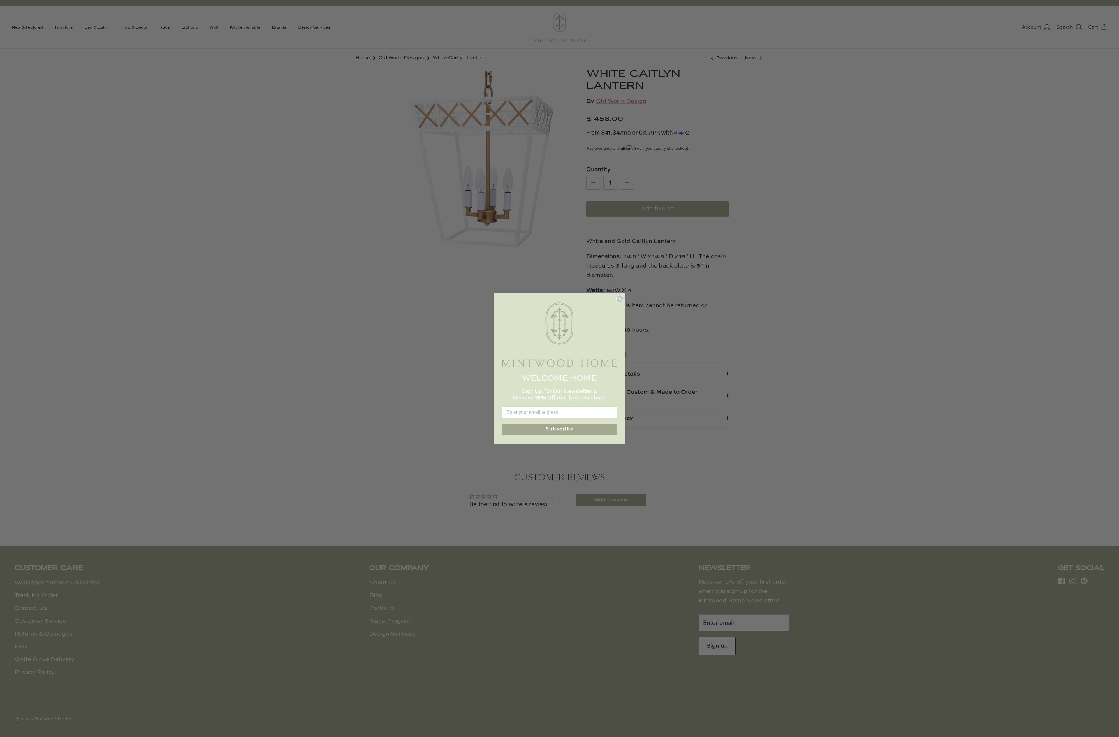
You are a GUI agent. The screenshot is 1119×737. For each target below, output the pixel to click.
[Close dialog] (620, 299)
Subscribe (559, 429)
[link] (559, 334)
